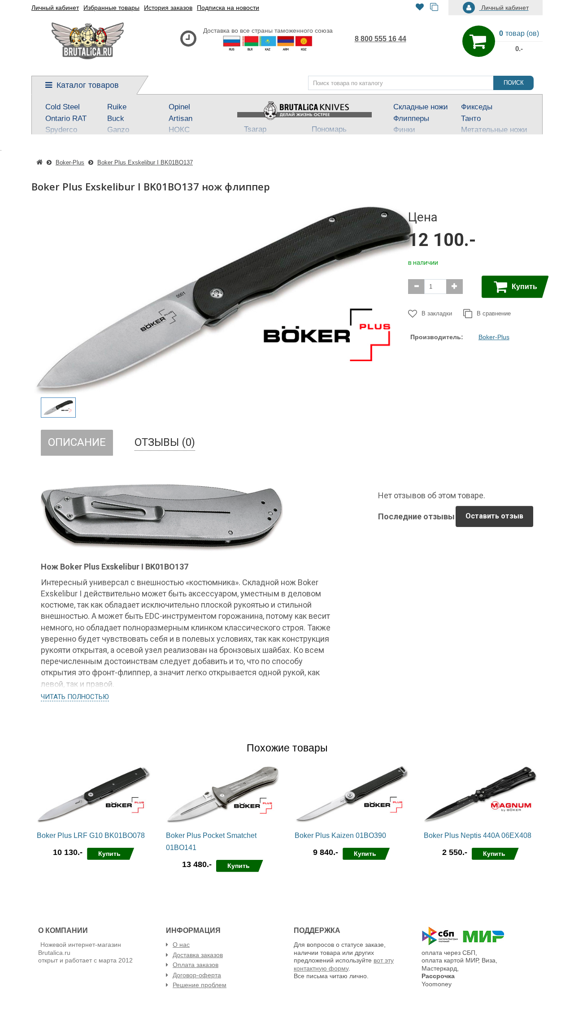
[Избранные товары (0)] (420, 8)
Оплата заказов (195, 964)
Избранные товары (111, 7)
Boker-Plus (493, 337)
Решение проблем (199, 984)
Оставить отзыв (494, 516)
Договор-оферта (197, 975)
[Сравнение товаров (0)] (434, 8)
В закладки (437, 313)
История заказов (168, 7)
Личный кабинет (55, 7)
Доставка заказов (198, 954)
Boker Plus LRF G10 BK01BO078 (91, 835)
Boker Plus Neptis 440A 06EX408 (477, 835)
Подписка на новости (228, 7)
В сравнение (494, 313)
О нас (181, 944)
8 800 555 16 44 (380, 39)
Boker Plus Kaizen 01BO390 (340, 835)
